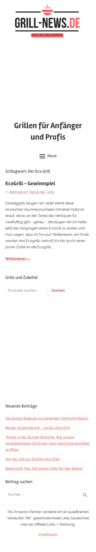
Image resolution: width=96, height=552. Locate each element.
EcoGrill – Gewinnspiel (30, 183)
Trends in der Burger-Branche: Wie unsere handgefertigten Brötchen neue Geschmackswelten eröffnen (47, 443)
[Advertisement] (48, 80)
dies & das (37, 192)
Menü (51, 155)
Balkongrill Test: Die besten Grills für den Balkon (44, 468)
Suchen (58, 290)
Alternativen (18, 192)
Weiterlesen (16, 259)
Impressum (48, 534)
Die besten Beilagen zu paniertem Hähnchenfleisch (46, 418)
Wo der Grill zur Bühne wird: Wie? (32, 459)
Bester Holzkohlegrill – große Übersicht (37, 428)
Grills (50, 192)
